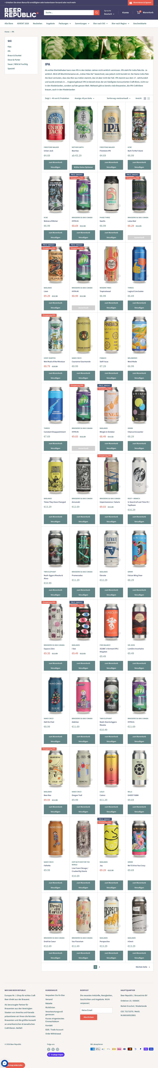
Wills (130, 792)
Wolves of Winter (51, 221)
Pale (9, 46)
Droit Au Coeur (50, 941)
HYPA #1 (131, 722)
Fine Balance (105, 645)
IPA (13, 32)
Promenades (77, 575)
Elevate (103, 575)
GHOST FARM (133, 795)
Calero (102, 795)
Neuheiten (37, 23)
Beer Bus (47, 795)
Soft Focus (104, 361)
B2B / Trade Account (54, 1029)
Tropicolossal (105, 291)
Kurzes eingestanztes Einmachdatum (54, 1020)
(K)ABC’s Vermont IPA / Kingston (109, 650)
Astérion (75, 722)
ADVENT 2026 (23, 23)
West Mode (132, 361)
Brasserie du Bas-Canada (82, 217)
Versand (49, 999)
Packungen (63, 23)
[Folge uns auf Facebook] (48, 1049)
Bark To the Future (135, 150)
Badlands (48, 288)
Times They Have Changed (55, 502)
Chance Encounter (135, 432)
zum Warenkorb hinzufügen (55, 165)
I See (74, 648)
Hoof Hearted (50, 358)
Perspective (105, 941)
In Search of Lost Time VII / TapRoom (139, 503)
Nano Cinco (76, 358)
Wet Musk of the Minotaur (54, 361)
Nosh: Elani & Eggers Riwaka (108, 723)
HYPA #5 (75, 432)
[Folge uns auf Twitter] (53, 1049)
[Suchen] (96, 12)
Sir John (131, 645)
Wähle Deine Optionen (83, 167)
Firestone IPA (105, 150)
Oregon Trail (77, 795)
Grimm (130, 428)
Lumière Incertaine (136, 648)
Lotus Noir (132, 221)
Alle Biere (9, 23)
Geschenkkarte (139, 23)
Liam (46, 291)
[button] (4, 1063)
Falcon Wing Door (135, 575)
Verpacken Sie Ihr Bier (55, 995)
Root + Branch (134, 498)
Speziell (11, 68)
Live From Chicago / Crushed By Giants (80, 870)
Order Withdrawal (53, 1033)
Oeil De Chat (49, 722)
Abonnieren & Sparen (142, 2)
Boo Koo (75, 150)
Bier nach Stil (99, 23)
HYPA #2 (75, 221)
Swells (102, 221)
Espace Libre (49, 648)
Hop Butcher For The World (81, 863)
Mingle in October (107, 432)
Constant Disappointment (55, 432)
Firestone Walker (51, 147)
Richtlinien (50, 1007)
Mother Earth (78, 147)
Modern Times (105, 288)
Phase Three (105, 217)
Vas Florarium (77, 941)
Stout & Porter (14, 59)
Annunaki (76, 502)
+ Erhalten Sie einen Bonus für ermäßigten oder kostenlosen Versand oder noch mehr (40, 2)
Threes (131, 288)
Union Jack (48, 150)
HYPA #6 (75, 291)
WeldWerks (132, 358)
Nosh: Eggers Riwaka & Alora (53, 577)
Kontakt (49, 1025)
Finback (103, 358)
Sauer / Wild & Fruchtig (18, 64)
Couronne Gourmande (81, 361)
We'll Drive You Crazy (136, 865)
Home (7, 32)
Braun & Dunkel (14, 55)
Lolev (102, 792)
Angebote (50, 23)
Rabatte (48, 1003)
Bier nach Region (119, 23)
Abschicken (89, 1017)
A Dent (130, 941)
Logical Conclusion (136, 291)
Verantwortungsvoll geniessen (54, 1013)
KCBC (130, 147)
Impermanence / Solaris (110, 502)
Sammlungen (81, 23)
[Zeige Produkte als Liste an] (149, 98)
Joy (101, 865)
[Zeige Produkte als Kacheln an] (145, 98)
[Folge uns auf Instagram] (57, 1049)
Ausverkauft (139, 237)
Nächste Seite (141, 967)
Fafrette (47, 865)
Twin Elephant (50, 572)
